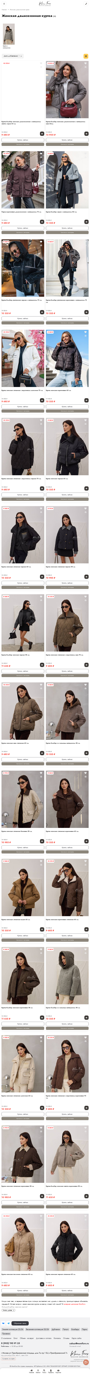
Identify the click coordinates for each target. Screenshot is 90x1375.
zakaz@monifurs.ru (79, 1343)
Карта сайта (76, 1338)
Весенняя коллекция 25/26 (37, 1329)
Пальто (66, 1329)
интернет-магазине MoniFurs (74, 1304)
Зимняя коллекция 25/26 (12, 1329)
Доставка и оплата (43, 1338)
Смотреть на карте (8, 1359)
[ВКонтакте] (3, 1323)
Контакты (57, 1338)
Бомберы (75, 1329)
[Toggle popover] (86, 1362)
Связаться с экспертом (22, 144)
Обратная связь (20, 1323)
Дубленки (56, 1329)
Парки (84, 1329)
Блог (16, 1338)
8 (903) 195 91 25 (10, 1343)
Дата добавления (11, 56)
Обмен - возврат (27, 1338)
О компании (6, 1338)
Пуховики (6, 1333)
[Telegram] (8, 1323)
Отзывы (66, 1338)
